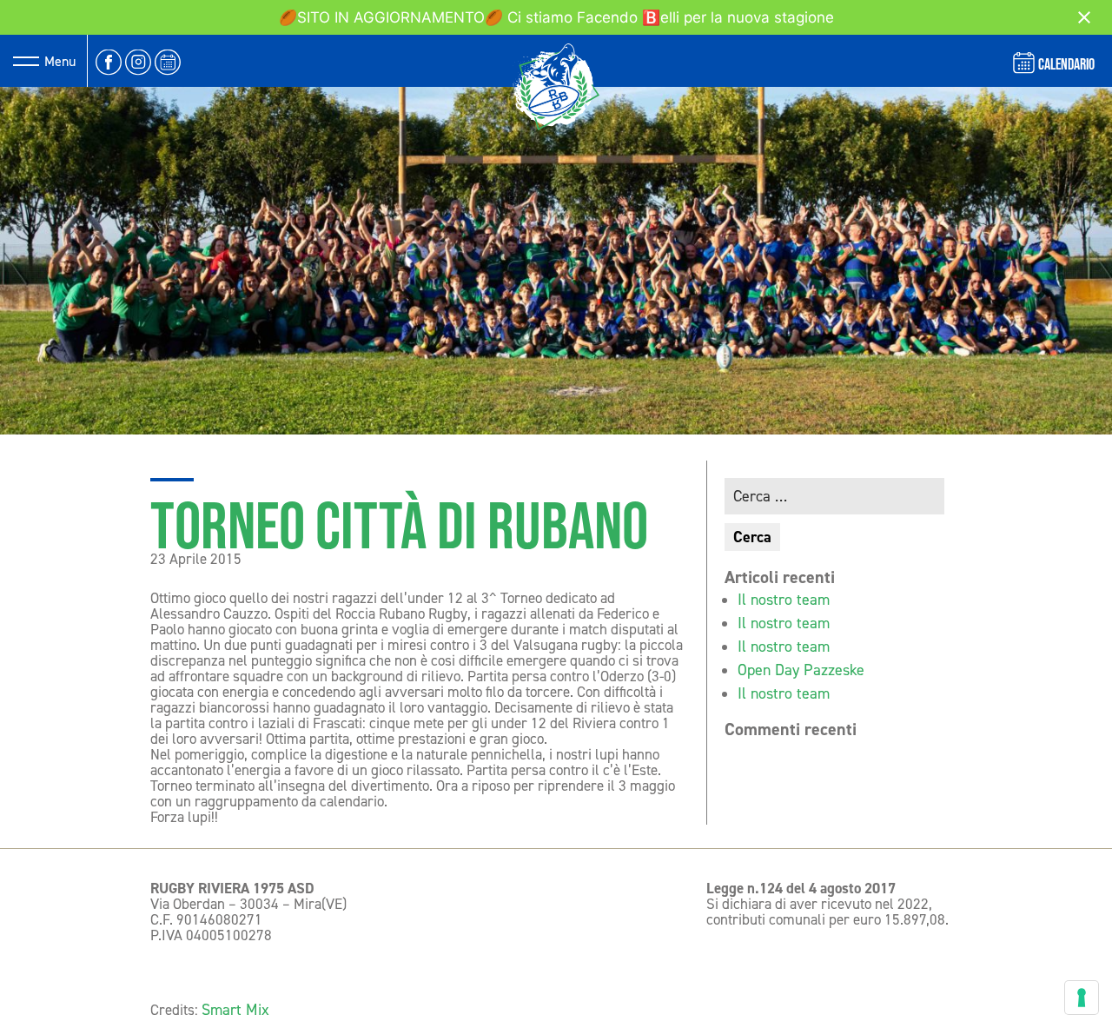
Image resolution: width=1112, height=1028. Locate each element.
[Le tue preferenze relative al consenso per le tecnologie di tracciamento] (1081, 997)
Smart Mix (235, 1009)
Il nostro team (784, 599)
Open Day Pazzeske (801, 670)
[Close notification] (1084, 17)
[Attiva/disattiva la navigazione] (26, 60)
